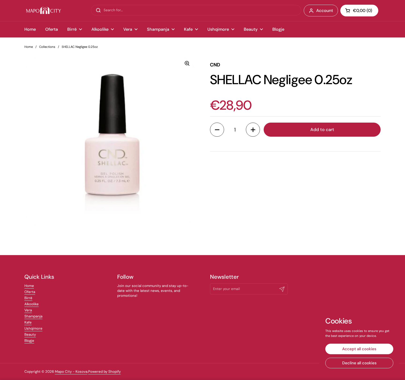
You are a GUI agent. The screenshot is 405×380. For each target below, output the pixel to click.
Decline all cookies (359, 362)
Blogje (29, 340)
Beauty (30, 334)
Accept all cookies (359, 348)
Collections (47, 47)
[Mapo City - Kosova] (43, 10)
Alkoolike (31, 304)
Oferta (29, 292)
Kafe (28, 322)
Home (28, 47)
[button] (359, 10)
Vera (28, 310)
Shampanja (33, 316)
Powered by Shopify (104, 371)
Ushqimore (33, 328)
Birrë (28, 298)
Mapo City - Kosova (71, 371)
